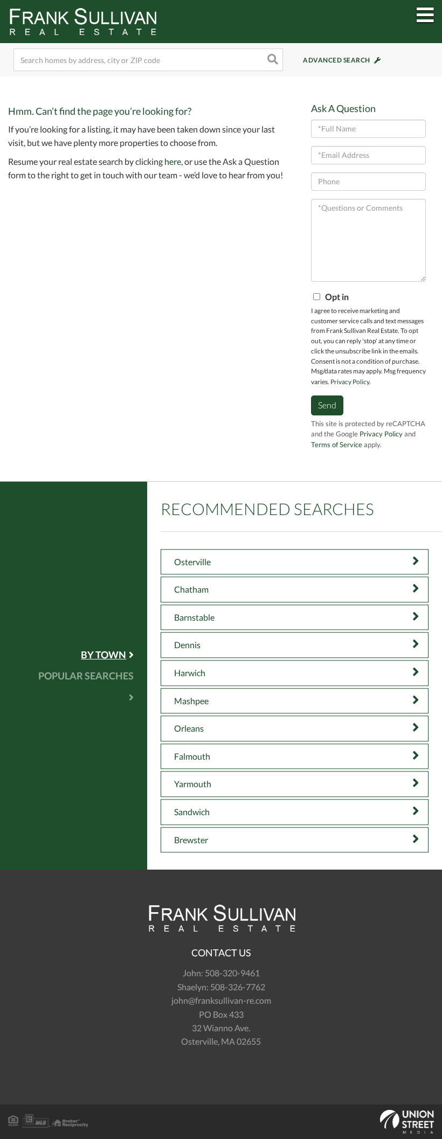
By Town (103, 655)
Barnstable (194, 617)
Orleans (189, 729)
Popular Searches (86, 676)
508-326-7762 (237, 987)
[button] (271, 60)
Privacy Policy (349, 382)
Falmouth (192, 756)
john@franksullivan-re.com (221, 1000)
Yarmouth (192, 784)
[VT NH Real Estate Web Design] (221, 1122)
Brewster (191, 840)
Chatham (191, 590)
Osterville (192, 562)
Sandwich (192, 812)
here (172, 161)
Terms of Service (336, 444)
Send (327, 405)
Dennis (187, 645)
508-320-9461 (232, 973)
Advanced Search (336, 60)
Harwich (189, 673)
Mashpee (191, 701)
